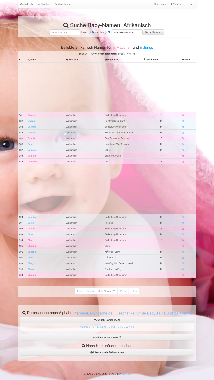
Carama (32, 216)
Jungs (147, 47)
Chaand (32, 245)
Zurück (90, 291)
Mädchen (123, 47)
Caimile (32, 138)
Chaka (31, 269)
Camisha (32, 161)
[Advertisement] (107, 86)
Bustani (32, 115)
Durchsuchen (61, 4)
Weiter (123, 291)
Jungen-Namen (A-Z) (108, 320)
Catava (31, 228)
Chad (30, 257)
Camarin (32, 155)
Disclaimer (177, 4)
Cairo (30, 144)
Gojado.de (26, 4)
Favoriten (45, 4)
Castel (31, 222)
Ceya (30, 234)
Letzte (134, 291)
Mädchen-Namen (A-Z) (108, 337)
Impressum (160, 4)
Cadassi (32, 132)
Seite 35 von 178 (106, 291)
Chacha (32, 251)
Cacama (32, 126)
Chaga (31, 263)
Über (191, 4)
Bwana (31, 120)
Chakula (32, 274)
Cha (30, 240)
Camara (32, 149)
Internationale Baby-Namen (108, 352)
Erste (79, 291)
